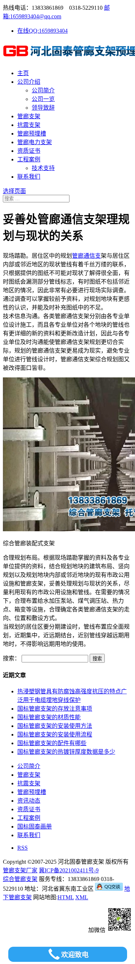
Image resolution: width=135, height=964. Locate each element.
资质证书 (28, 151)
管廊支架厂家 (20, 870)
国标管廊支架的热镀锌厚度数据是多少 (66, 752)
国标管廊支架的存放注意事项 (54, 709)
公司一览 (43, 99)
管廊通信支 (86, 256)
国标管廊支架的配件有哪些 (51, 743)
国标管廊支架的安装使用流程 (54, 734)
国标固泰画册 (34, 826)
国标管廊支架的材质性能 (49, 717)
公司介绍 (28, 82)
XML (81, 897)
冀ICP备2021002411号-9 (69, 870)
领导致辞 (43, 108)
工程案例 (28, 159)
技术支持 (43, 168)
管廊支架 (28, 116)
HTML (66, 897)
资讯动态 (28, 801)
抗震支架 (28, 125)
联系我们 (28, 177)
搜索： (11, 658)
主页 (23, 73)
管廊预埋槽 (31, 133)
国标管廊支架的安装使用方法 (54, 726)
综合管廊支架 (20, 879)
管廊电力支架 (34, 142)
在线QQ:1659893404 (42, 31)
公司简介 (43, 90)
